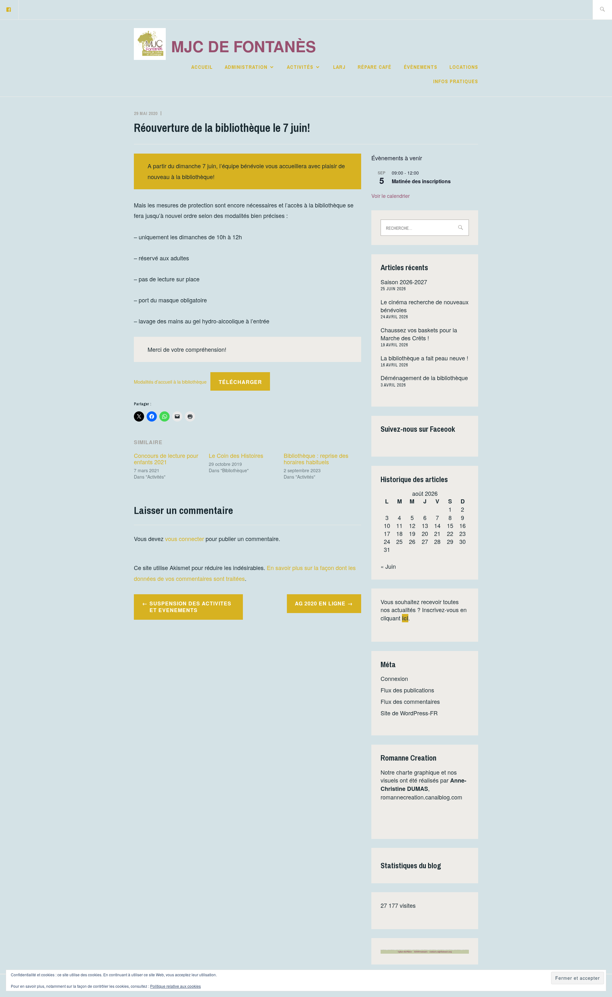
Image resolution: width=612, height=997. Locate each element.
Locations (463, 66)
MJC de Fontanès (243, 46)
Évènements (420, 66)
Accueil (202, 66)
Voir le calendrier (390, 195)
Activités (300, 66)
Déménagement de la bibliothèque (424, 377)
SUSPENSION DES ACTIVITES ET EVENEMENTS (190, 607)
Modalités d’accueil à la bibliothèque (170, 382)
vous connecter (184, 538)
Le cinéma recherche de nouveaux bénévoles (425, 306)
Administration (246, 66)
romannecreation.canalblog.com (421, 797)
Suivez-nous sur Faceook (418, 429)
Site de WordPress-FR (409, 713)
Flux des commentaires (410, 701)
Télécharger (240, 382)
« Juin (388, 566)
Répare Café (374, 66)
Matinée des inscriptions (421, 181)
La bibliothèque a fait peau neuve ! (424, 358)
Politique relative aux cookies (175, 986)
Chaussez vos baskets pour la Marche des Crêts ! (419, 334)
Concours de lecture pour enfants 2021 (166, 458)
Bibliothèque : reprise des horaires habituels (316, 458)
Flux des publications (407, 690)
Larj (339, 66)
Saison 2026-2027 (404, 282)
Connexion (394, 678)
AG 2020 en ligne (320, 603)
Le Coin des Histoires (236, 455)
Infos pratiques (455, 81)
